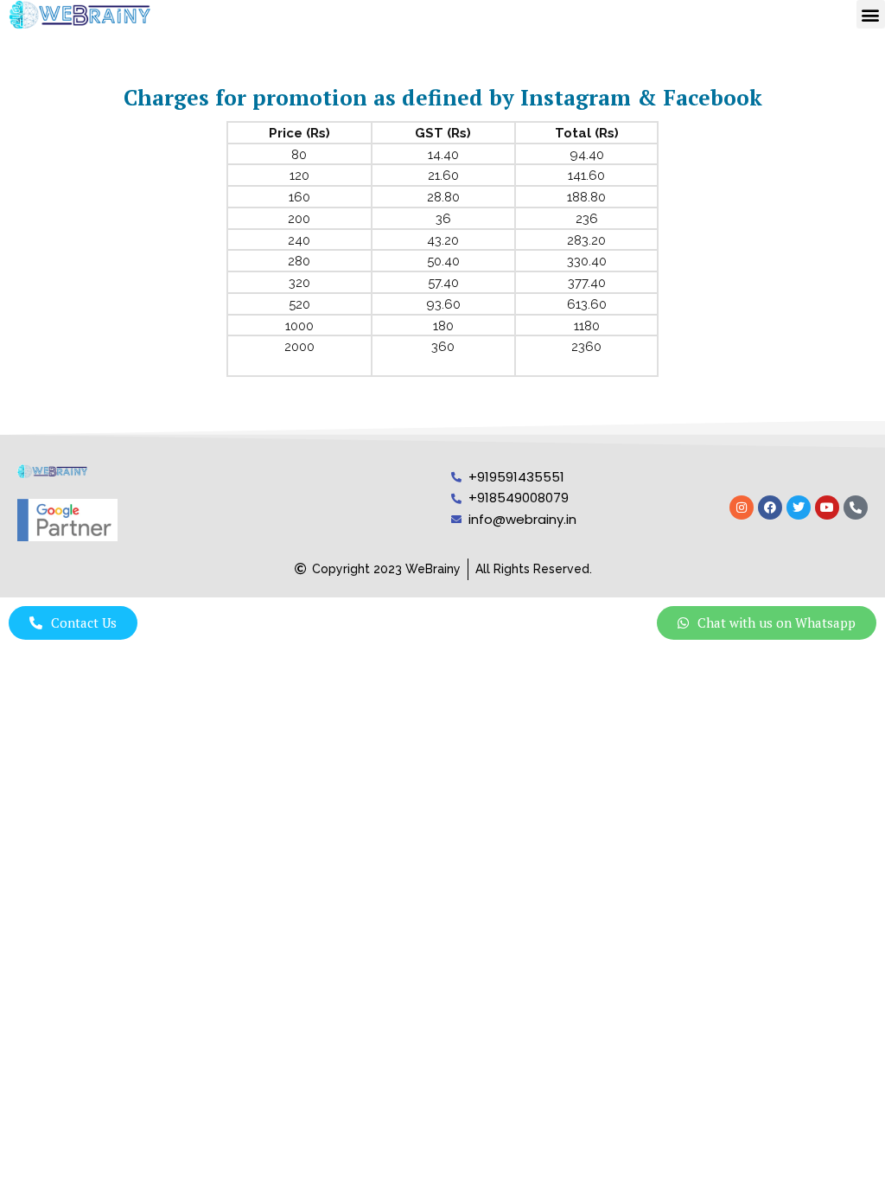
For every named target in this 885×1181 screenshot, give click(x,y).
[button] (870, 14)
